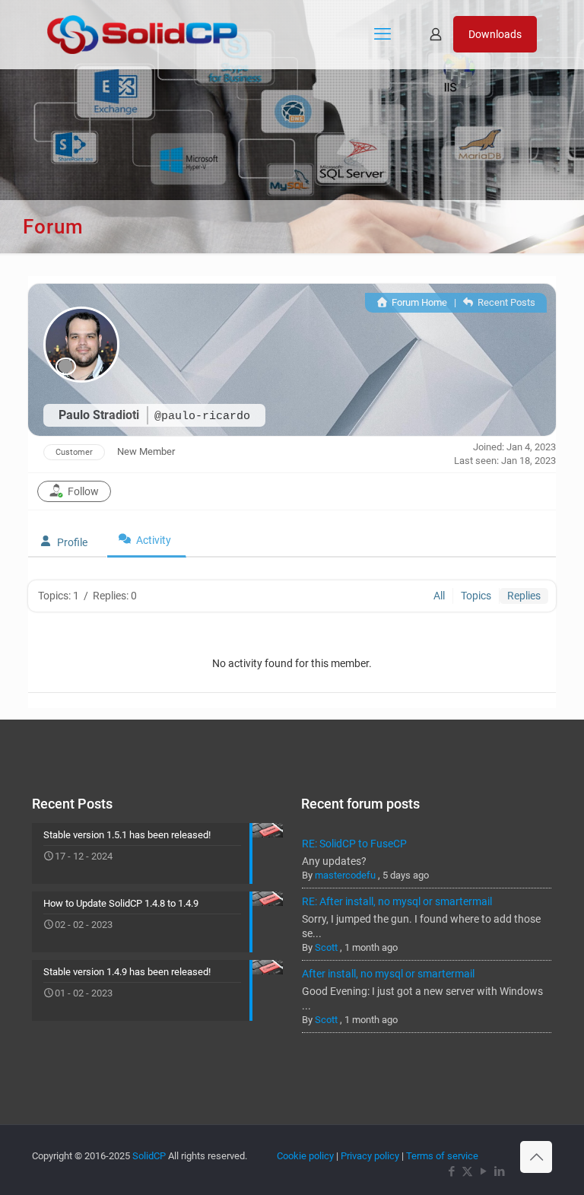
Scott (326, 947)
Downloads (495, 34)
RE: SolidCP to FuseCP (354, 843)
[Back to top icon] (536, 1157)
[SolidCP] (142, 34)
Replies (524, 596)
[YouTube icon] (483, 1171)
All (439, 596)
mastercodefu (345, 875)
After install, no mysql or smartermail (388, 974)
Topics (476, 596)
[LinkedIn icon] (499, 1171)
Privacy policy (370, 1156)
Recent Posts (505, 302)
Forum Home (417, 302)
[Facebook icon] (451, 1171)
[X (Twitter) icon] (467, 1171)
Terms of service (442, 1156)
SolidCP (149, 1156)
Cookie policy (305, 1156)
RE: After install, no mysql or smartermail (397, 901)
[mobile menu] (382, 34)
